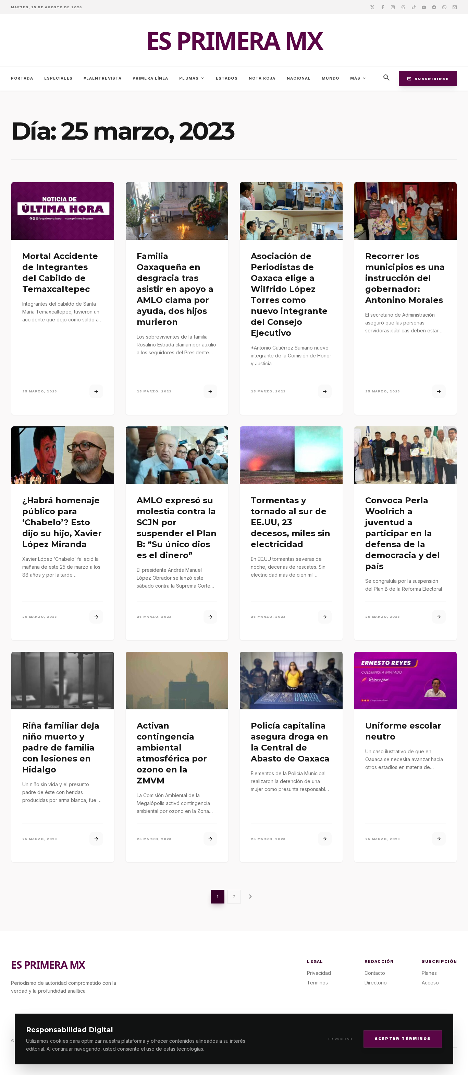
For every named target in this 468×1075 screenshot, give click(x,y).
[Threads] (403, 7)
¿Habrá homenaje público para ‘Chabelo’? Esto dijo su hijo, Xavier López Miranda (62, 522)
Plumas (192, 78)
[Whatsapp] (444, 7)
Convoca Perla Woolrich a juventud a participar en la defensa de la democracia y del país (402, 533)
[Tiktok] (413, 7)
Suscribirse (428, 78)
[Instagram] (393, 7)
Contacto (375, 973)
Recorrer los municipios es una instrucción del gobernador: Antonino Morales (405, 278)
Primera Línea (150, 78)
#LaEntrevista (103, 78)
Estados (227, 78)
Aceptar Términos (403, 1038)
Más (358, 78)
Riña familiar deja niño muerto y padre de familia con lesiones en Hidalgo (60, 748)
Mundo (330, 78)
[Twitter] (372, 7)
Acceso (430, 982)
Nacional (299, 78)
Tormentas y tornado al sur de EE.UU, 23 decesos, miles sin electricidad (290, 522)
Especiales (58, 78)
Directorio (376, 982)
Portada (22, 78)
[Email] (454, 7)
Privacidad (340, 1039)
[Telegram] (434, 7)
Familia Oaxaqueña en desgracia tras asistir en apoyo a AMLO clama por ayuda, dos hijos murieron (175, 289)
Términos (317, 982)
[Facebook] (382, 7)
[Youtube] (423, 7)
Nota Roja (262, 78)
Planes (429, 973)
